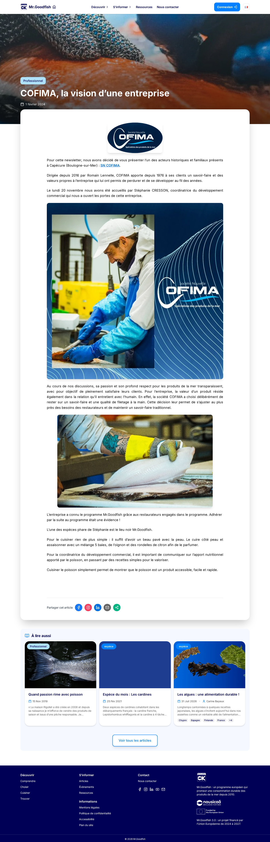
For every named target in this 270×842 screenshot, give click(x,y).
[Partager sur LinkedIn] (97, 607)
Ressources (144, 7)
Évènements (86, 786)
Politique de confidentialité (95, 813)
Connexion (225, 7)
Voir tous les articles (135, 740)
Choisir (24, 786)
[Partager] (116, 607)
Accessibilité (86, 819)
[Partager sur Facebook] (78, 607)
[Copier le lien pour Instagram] (88, 607)
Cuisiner (25, 792)
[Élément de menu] (140, 789)
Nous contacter (168, 7)
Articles (83, 781)
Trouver (25, 798)
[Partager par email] (107, 607)
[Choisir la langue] (246, 7)
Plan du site (86, 825)
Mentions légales (89, 807)
